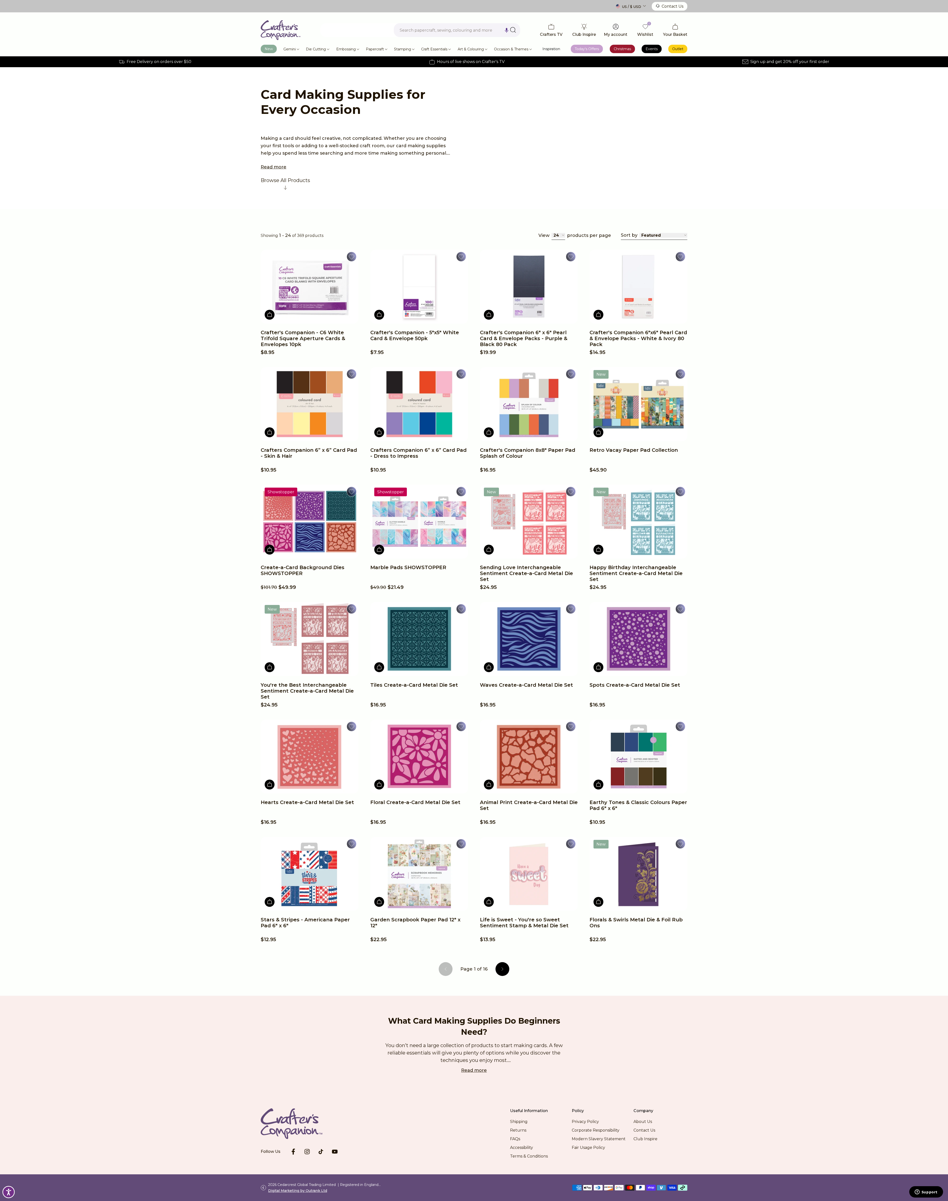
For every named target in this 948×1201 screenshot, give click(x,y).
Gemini (289, 49)
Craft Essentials (434, 49)
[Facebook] (293, 1152)
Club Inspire (645, 1139)
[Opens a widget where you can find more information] (926, 1192)
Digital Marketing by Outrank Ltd (297, 1190)
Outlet (677, 49)
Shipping (519, 1121)
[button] (506, 30)
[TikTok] (321, 1152)
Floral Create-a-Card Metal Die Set (415, 802)
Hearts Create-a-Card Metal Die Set (307, 802)
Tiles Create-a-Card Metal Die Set (414, 685)
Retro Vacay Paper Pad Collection (634, 450)
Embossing (346, 49)
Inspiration (551, 49)
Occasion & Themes (511, 49)
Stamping (402, 49)
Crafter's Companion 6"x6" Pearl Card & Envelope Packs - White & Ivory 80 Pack (638, 338)
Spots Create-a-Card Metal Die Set (635, 685)
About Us (642, 1121)
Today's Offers (587, 49)
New (269, 49)
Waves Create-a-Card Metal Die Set (526, 685)
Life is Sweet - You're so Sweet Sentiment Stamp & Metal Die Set (524, 923)
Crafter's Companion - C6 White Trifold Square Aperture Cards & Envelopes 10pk (303, 338)
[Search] (513, 30)
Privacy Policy (585, 1121)
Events (652, 49)
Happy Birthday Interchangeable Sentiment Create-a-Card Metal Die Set (636, 573)
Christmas (622, 49)
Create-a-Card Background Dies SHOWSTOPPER (302, 570)
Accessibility (521, 1147)
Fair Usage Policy (588, 1147)
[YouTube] (335, 1152)
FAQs (515, 1139)
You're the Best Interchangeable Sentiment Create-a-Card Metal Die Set (307, 691)
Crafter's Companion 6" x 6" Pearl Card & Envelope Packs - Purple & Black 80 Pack (523, 338)
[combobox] (457, 30)
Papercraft (375, 49)
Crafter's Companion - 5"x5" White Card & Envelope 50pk (414, 335)
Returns (518, 1130)
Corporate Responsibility (595, 1130)
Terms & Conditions (529, 1156)
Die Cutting (316, 49)
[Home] (280, 30)
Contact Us (672, 6)
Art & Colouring (471, 49)
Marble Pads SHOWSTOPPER (408, 567)
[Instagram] (307, 1152)
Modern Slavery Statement (599, 1139)
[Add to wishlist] (351, 257)
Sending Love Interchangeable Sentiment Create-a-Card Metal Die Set (526, 573)
